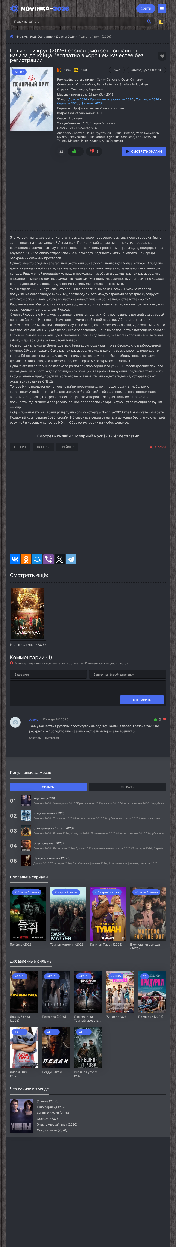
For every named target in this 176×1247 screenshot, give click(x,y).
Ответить (35, 737)
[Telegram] (71, 559)
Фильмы (48, 787)
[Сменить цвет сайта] (162, 21)
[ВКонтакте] (15, 559)
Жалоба (160, 447)
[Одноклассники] (26, 559)
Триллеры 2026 (147, 99)
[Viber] (48, 559)
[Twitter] (60, 559)
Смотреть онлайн (146, 151)
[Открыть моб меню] (162, 8)
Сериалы (127, 787)
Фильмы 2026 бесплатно (34, 36)
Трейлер (67, 447)
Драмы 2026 (65, 36)
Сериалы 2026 (68, 103)
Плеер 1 (20, 447)
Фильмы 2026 (91, 103)
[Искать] (149, 21)
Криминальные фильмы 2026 (111, 99)
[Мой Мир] (37, 559)
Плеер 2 (43, 447)
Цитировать (52, 737)
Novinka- (45, 8)
